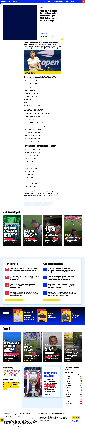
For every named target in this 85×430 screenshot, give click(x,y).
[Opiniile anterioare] (4, 318)
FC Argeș (69, 391)
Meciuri (71, 372)
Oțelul (68, 387)
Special (72, 1)
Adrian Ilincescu (44, 33)
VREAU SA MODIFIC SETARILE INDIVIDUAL (76, 421)
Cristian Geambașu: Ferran (73, 315)
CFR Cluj (16, 384)
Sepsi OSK (69, 389)
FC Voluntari (69, 400)
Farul (68, 392)
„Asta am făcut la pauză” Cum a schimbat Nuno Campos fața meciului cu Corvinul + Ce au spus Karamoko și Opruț (23, 286)
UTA (68, 401)
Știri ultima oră (11, 263)
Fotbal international (57, 1)
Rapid (68, 382)
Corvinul (69, 385)
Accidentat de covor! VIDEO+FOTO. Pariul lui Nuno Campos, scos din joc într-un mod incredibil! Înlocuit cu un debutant (23, 278)
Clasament (67, 372)
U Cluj (68, 396)
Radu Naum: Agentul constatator (49, 315)
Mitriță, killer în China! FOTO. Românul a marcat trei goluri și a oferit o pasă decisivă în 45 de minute (52, 347)
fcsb (5, 388)
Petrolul (68, 378)
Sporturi (66, 1)
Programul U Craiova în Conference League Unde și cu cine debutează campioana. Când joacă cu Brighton (12, 230)
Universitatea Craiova (8, 386)
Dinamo (68, 376)
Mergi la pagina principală (52, 300)
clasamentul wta (38, 202)
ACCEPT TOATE (76, 417)
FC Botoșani (69, 398)
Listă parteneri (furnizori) (44, 420)
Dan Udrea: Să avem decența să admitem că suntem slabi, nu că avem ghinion (25, 315)
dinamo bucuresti (8, 384)
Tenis (41, 7)
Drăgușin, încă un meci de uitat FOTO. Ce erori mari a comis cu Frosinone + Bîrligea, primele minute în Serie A (32, 230)
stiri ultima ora (7, 382)
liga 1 (17, 386)
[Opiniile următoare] (9, 318)
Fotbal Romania (47, 1)
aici (11, 423)
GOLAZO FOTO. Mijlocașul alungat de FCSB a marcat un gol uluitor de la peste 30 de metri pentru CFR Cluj (73, 230)
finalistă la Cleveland (51, 48)
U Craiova (69, 383)
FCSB (68, 380)
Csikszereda (69, 403)
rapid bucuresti (16, 382)
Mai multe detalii (27, 416)
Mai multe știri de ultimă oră (15, 300)
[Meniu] (83, 1)
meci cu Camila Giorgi (43, 44)
